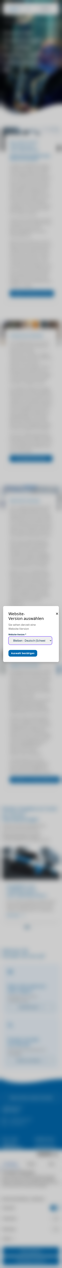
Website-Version (17, 634)
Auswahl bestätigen (23, 653)
